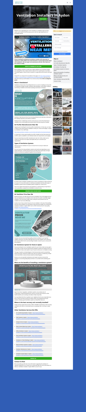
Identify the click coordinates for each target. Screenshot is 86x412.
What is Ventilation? (58, 61)
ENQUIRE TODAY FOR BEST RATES (33, 191)
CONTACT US (33, 358)
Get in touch (43, 19)
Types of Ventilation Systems (60, 65)
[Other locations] (67, 2)
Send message (62, 53)
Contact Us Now (57, 81)
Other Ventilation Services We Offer (62, 79)
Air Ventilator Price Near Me (60, 67)
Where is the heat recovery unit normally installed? (61, 76)
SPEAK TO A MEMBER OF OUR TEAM (33, 66)
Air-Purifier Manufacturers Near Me (62, 63)
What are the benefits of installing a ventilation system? (62, 73)
